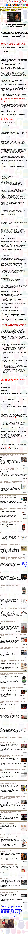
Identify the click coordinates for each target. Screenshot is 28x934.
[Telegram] (25, 5)
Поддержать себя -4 (16, 907)
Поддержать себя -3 (5, 907)
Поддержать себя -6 (16, 909)
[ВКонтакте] (7, 5)
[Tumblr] (19, 5)
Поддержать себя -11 (6, 912)
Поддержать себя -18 (17, 916)
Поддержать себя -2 (16, 906)
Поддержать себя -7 (5, 910)
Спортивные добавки (18, 1)
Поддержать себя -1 (5, 906)
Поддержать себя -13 (6, 913)
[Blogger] (12, 5)
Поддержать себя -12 (17, 912)
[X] (10, 5)
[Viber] (21, 5)
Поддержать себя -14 (17, 913)
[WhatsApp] (23, 5)
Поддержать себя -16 (17, 914)
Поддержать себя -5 (5, 909)
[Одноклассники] (9, 5)
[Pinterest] (27, 5)
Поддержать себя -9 (5, 911)
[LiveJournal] (18, 5)
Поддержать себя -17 (6, 916)
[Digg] (14, 5)
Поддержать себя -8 (16, 910)
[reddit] (16, 5)
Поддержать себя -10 (16, 911)
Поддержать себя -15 (6, 914)
